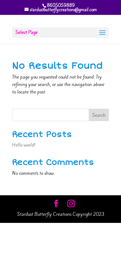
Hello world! (23, 145)
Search (98, 115)
